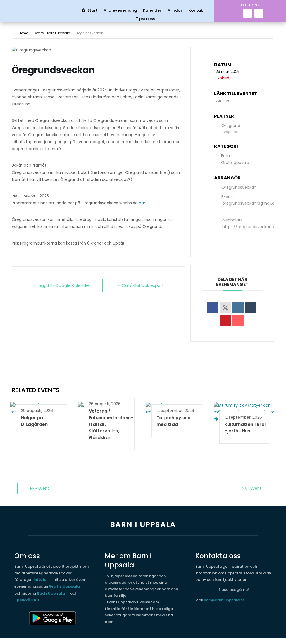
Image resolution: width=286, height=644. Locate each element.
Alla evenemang (120, 10)
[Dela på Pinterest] (225, 320)
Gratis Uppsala (235, 162)
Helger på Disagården (34, 421)
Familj (226, 155)
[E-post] (238, 320)
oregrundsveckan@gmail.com (251, 203)
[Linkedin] (238, 307)
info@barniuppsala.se (224, 600)
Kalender (152, 10)
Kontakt (197, 10)
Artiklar (175, 10)
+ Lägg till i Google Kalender (61, 285)
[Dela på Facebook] (212, 307)
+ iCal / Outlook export (140, 285)
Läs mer (223, 100)
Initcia (40, 579)
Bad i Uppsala (51, 593)
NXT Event (251, 488)
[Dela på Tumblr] (250, 307)
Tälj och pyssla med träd (173, 421)
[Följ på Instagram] (258, 13)
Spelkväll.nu (26, 600)
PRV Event (39, 488)
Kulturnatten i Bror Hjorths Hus (245, 427)
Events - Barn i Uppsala (52, 33)
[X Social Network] (225, 307)
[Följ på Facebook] (247, 13)
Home (23, 33)
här (142, 203)
